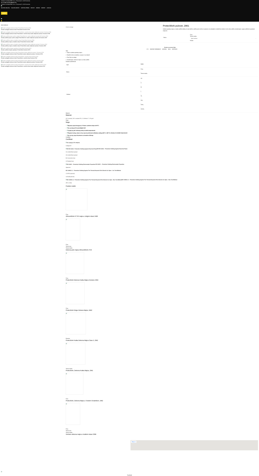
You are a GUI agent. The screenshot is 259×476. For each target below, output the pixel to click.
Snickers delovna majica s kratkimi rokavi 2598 (81, 434)
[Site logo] (4, 6)
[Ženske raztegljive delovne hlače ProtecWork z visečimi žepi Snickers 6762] (19, 56)
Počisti (191, 40)
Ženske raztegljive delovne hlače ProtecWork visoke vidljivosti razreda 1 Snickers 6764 (22, 54)
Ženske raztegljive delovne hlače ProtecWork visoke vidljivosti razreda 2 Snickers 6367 (22, 62)
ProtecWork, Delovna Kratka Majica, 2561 (79, 370)
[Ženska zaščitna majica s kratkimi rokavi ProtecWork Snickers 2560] (17, 40)
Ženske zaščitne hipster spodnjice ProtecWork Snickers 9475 (15, 49)
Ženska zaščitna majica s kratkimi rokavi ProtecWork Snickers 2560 (17, 41)
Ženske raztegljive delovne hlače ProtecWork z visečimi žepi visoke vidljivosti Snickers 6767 (23, 66)
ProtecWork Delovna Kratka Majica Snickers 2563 (82, 280)
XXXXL (142, 109)
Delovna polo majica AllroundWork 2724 (79, 250)
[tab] (147, 49)
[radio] (223, 34)
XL (141, 95)
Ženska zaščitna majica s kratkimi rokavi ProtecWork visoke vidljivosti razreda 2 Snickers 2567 (23, 45)
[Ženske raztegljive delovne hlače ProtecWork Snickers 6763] (16, 28)
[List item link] (64, 457)
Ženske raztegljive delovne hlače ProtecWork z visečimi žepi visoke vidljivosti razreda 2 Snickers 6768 (25, 33)
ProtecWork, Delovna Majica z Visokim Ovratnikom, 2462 (84, 401)
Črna (142, 69)
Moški (142, 64)
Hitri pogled (67, 212)
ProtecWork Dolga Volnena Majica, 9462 (79, 310)
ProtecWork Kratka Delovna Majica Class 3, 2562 (82, 340)
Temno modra (144, 73)
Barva (165, 37)
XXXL (142, 104)
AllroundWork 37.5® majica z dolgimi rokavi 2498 (82, 216)
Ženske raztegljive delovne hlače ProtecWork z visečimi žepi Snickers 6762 (19, 58)
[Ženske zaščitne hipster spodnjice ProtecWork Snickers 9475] (16, 48)
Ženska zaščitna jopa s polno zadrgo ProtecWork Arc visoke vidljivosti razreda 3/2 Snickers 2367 (24, 37)
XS (141, 78)
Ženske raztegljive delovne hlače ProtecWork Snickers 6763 (15, 29)
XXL (142, 100)
